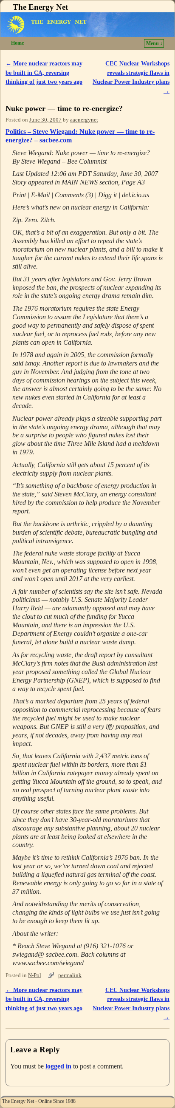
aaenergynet (84, 120)
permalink (70, 975)
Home (17, 43)
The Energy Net (40, 7)
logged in (58, 1066)
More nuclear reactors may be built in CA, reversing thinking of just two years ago (44, 72)
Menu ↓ (154, 43)
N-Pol (34, 975)
